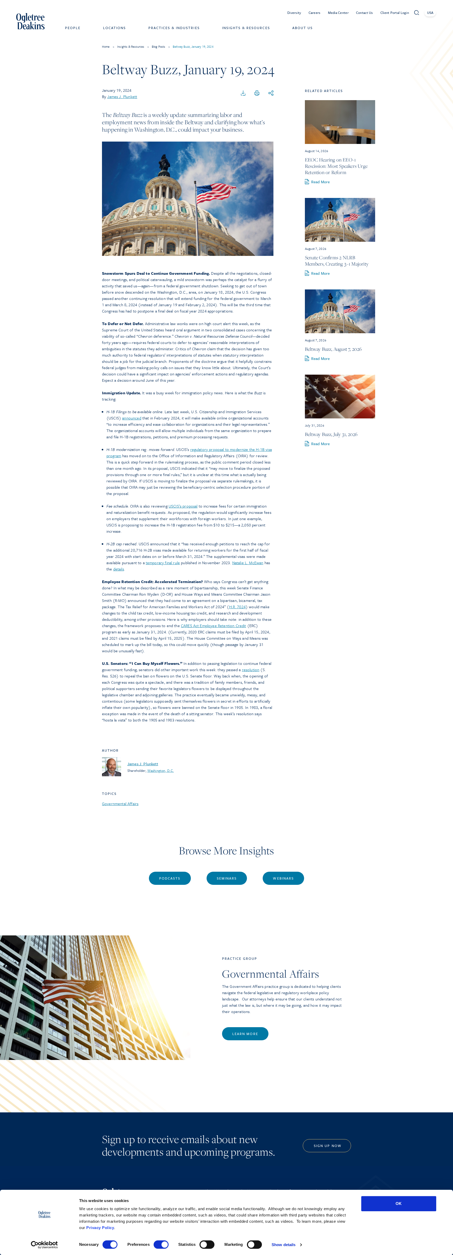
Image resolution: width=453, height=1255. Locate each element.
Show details (283, 1244)
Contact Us (364, 12)
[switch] (161, 1244)
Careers (315, 12)
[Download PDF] (243, 93)
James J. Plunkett (122, 96)
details (118, 569)
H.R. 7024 (237, 607)
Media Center (338, 12)
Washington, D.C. (160, 770)
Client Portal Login (394, 12)
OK (399, 1203)
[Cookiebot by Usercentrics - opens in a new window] (44, 1245)
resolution (251, 669)
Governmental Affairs (120, 803)
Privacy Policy (100, 1227)
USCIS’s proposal (183, 506)
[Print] (257, 93)
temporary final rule (163, 562)
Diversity (294, 12)
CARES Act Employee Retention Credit (213, 625)
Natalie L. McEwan (247, 562)
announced (131, 418)
